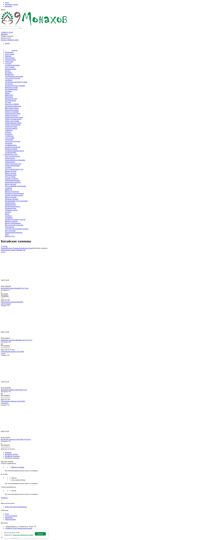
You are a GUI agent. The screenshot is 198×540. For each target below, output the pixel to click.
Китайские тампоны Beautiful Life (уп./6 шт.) (16, 340)
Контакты (8, 6)
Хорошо (40, 534)
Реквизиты (9, 517)
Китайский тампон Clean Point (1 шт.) (14, 390)
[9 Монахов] (34, 26)
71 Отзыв (4, 246)
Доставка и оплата (11, 4)
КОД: (3, 286)
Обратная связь (10, 519)
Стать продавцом (11, 516)
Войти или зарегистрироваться (16, 507)
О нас (7, 2)
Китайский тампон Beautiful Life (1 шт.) (15, 288)
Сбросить (4, 498)
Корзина (4, 40)
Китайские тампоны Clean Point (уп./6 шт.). (16, 439)
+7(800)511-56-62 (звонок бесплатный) (18, 528)
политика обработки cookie (23, 535)
